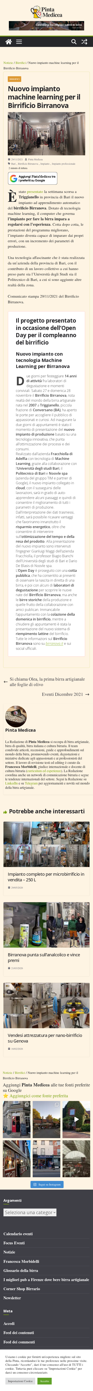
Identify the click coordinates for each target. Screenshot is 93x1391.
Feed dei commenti (19, 1342)
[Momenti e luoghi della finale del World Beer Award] (76, 1119)
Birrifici (21, 62)
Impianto (45, 163)
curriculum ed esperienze (44, 770)
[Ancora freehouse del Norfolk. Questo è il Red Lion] (16, 1119)
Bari (13, 163)
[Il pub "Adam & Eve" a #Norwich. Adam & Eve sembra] (46, 1119)
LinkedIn (11, 783)
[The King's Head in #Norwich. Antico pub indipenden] (16, 1158)
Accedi (8, 1323)
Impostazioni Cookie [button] (20, 1381)
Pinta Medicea (35, 159)
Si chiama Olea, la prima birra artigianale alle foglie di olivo (47, 681)
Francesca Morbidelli (21, 1261)
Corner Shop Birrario (21, 1289)
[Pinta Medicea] (8, 41)
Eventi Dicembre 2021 (62, 694)
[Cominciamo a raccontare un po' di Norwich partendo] (46, 1158)
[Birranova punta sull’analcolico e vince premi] (46, 905)
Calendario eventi (18, 1234)
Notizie (8, 62)
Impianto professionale (63, 163)
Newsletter (12, 1298)
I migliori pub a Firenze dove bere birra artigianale (46, 1279)
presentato (35, 191)
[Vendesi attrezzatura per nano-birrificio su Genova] (46, 985)
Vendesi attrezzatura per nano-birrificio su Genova (45, 1038)
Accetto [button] (44, 1381)
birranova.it (54, 643)
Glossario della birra (20, 1270)
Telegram (31, 783)
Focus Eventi (14, 1243)
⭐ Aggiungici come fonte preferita (35, 1096)
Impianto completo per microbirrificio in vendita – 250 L (46, 877)
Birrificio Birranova (28, 163)
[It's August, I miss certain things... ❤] (76, 1158)
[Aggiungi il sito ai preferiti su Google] (33, 178)
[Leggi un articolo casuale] (84, 41)
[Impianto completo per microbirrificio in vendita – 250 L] (46, 824)
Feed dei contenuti (18, 1332)
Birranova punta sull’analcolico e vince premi (44, 957)
